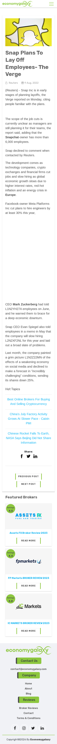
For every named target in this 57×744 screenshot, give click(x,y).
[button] (28, 477)
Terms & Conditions (28, 718)
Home (28, 683)
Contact (29, 713)
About (28, 688)
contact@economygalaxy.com (28, 669)
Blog (28, 693)
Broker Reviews (28, 708)
